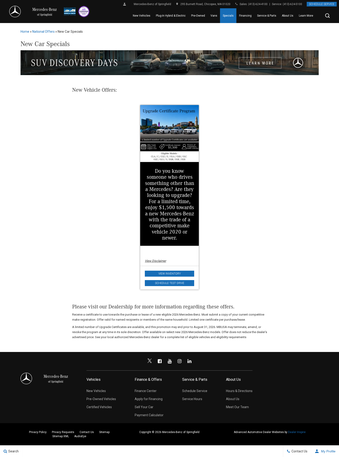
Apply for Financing (149, 399)
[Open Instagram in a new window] (179, 361)
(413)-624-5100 (292, 4)
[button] (327, 16)
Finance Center (146, 391)
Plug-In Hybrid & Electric (171, 15)
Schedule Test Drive (169, 283)
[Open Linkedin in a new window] (189, 361)
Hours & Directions (239, 391)
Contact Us (87, 432)
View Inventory (169, 273)
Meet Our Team (237, 407)
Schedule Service (321, 4)
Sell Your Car (144, 407)
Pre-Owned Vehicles (101, 399)
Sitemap (104, 432)
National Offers (43, 31)
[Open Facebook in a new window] (159, 361)
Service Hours (192, 399)
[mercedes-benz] (15, 11)
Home (25, 31)
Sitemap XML (60, 436)
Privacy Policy (38, 432)
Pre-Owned (198, 15)
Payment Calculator (149, 415)
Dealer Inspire (297, 432)
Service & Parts (266, 15)
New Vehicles (141, 15)
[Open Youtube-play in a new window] (169, 361)
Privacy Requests (63, 432)
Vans (214, 15)
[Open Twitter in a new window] (149, 361)
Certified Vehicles (99, 407)
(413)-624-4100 (258, 4)
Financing (245, 15)
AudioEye (80, 436)
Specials (228, 15)
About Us (287, 15)
